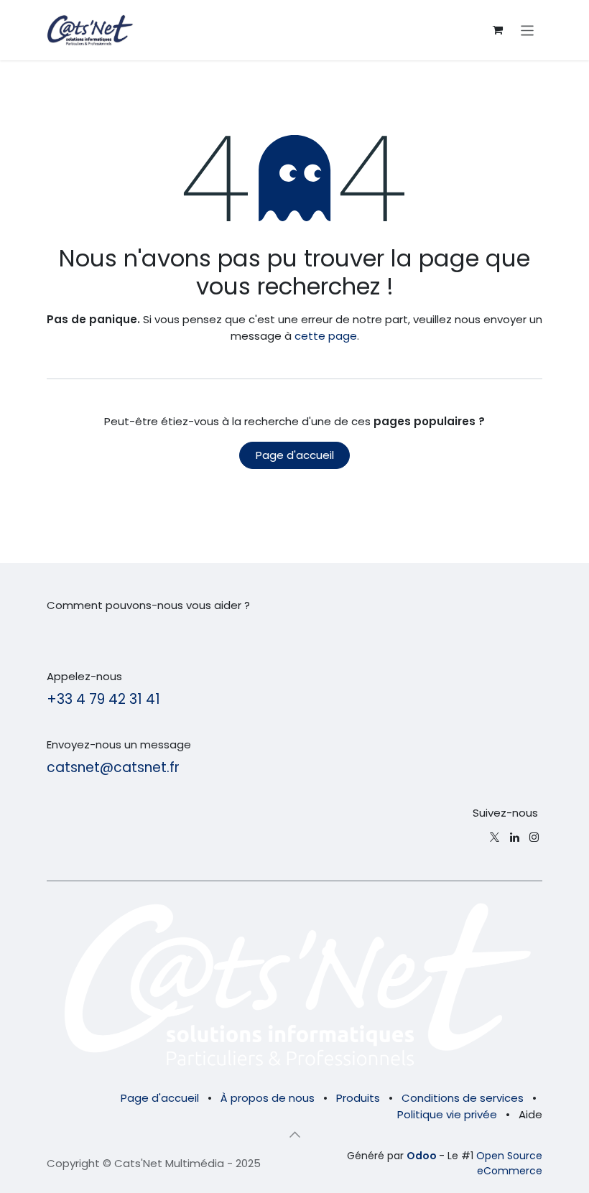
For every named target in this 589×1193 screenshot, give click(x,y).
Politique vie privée (447, 1114)
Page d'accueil (295, 455)
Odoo (423, 1155)
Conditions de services (463, 1097)
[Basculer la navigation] (527, 29)
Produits (358, 1097)
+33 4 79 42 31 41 (103, 699)
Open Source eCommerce (509, 1163)
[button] (294, 1134)
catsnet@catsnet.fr (113, 767)
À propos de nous (268, 1097)
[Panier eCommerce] (497, 30)
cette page (325, 335)
